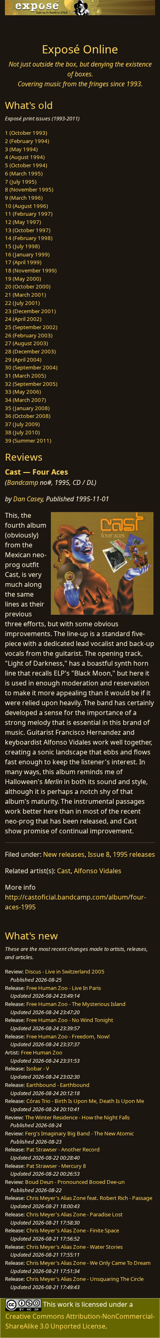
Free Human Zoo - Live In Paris (63, 988)
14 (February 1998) (29, 238)
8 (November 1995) (29, 189)
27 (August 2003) (26, 343)
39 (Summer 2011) (28, 440)
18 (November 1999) (31, 270)
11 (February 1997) (29, 213)
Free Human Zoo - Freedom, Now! (68, 1036)
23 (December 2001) (30, 311)
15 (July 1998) (22, 246)
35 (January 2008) (27, 408)
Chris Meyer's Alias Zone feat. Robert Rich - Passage (89, 1198)
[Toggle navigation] (26, 26)
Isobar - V (37, 1068)
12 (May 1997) (23, 222)
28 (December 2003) (30, 351)
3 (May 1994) (21, 149)
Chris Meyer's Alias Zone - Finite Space (72, 1230)
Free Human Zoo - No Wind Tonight (69, 1020)
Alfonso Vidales (97, 870)
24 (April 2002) (23, 319)
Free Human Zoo (41, 1052)
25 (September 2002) (31, 327)
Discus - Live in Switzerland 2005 (65, 971)
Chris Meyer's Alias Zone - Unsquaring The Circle (85, 1279)
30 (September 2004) (31, 367)
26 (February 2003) (29, 335)
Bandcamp (22, 482)
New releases (64, 854)
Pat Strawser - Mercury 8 (56, 1166)
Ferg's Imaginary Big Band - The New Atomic (79, 1133)
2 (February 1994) (27, 141)
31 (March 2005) (25, 375)
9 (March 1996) (24, 197)
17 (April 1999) (23, 262)
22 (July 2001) (22, 303)
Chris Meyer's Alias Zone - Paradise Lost (74, 1214)
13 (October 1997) (27, 230)
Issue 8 (99, 854)
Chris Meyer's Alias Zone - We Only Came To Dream (88, 1262)
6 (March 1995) (24, 173)
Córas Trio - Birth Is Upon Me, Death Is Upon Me (85, 1101)
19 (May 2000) (23, 278)
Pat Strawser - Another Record (63, 1149)
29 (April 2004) (23, 359)
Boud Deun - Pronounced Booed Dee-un (75, 1182)
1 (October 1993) (26, 132)
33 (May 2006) (23, 391)
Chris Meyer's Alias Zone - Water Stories (74, 1246)
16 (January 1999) (27, 254)
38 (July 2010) (22, 432)
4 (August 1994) (25, 157)
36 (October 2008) (27, 416)
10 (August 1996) (26, 206)
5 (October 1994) (26, 165)
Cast (64, 870)
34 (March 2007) (25, 400)
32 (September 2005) (31, 384)
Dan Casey (28, 498)
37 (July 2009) (22, 424)
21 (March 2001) (25, 294)
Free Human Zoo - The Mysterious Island (76, 1004)
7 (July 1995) (21, 181)
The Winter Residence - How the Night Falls (77, 1117)
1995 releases (134, 854)
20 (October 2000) (27, 286)
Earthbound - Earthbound (57, 1085)
